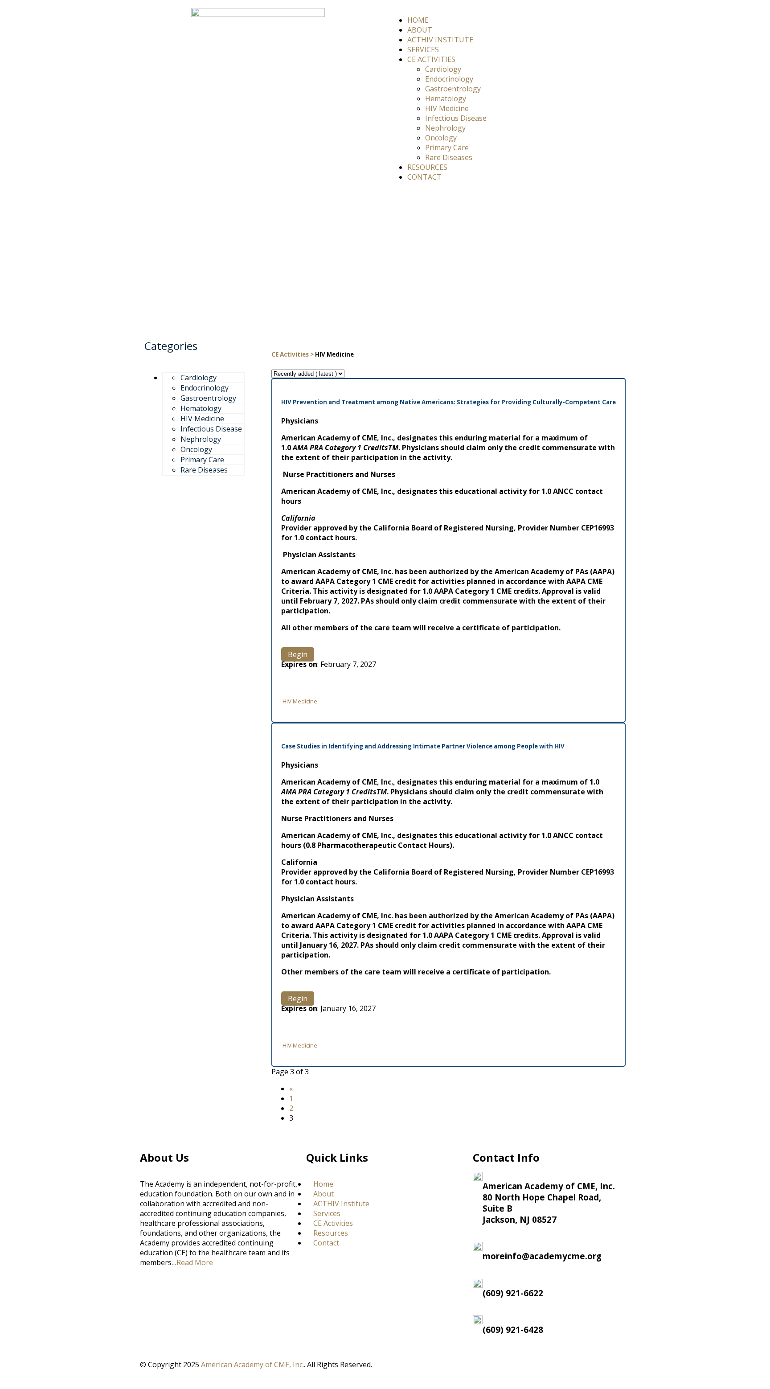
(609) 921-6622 (513, 1293)
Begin (297, 654)
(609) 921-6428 (513, 1329)
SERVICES (423, 49)
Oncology (441, 138)
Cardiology (443, 69)
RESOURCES (427, 167)
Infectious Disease (456, 118)
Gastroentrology (453, 89)
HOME (418, 20)
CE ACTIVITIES (431, 59)
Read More (194, 1262)
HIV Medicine (447, 108)
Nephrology (445, 128)
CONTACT (424, 177)
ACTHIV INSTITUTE (440, 40)
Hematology (445, 98)
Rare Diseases (448, 157)
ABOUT (419, 30)
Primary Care (447, 147)
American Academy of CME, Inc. (252, 1364)
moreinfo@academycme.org (542, 1256)
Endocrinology (449, 79)
